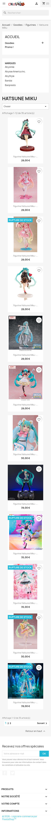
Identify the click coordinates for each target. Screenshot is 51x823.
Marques (10, 63)
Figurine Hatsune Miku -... (25, 156)
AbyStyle (9, 76)
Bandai (8, 80)
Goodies (9, 43)
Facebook (4, 773)
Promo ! (9, 47)
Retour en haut (36, 731)
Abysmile (9, 67)
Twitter (12, 773)
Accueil (12, 36)
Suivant (42, 723)
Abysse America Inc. (15, 71)
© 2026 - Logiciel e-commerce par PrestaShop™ (19, 818)
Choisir (25, 106)
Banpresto (10, 85)
